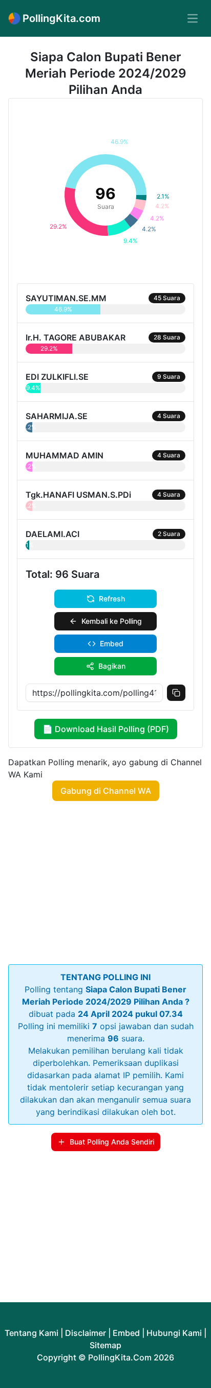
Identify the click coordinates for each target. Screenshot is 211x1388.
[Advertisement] (105, 880)
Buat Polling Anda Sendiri (112, 1141)
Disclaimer (85, 1333)
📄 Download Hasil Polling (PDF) (106, 729)
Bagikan (111, 666)
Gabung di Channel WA (105, 791)
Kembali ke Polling (111, 621)
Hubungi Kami (174, 1333)
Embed (111, 643)
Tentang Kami (31, 1333)
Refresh (112, 598)
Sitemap (105, 1345)
